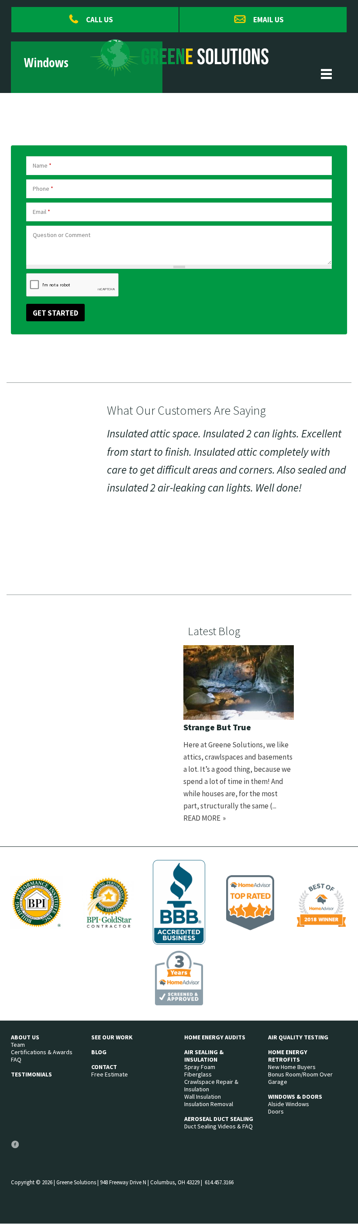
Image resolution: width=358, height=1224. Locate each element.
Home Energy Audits (214, 1037)
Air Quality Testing (298, 1037)
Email (41, 212)
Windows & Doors (295, 1096)
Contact (104, 1067)
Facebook (15, 1147)
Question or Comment (61, 235)
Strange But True (217, 727)
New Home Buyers (292, 1067)
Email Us (268, 19)
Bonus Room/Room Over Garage (300, 1078)
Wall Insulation (202, 1096)
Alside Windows (288, 1104)
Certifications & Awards (41, 1052)
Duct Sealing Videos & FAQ (218, 1126)
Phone (43, 189)
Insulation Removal (208, 1104)
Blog (99, 1052)
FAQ (16, 1059)
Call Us (99, 19)
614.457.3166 (219, 1182)
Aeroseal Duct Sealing (218, 1119)
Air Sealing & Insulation (204, 1056)
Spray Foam (199, 1067)
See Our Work (112, 1037)
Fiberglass (198, 1074)
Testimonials (31, 1074)
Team (18, 1045)
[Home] (179, 71)
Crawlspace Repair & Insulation (211, 1085)
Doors (276, 1111)
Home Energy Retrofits (287, 1056)
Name (42, 165)
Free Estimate (109, 1074)
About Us (25, 1037)
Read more (201, 818)
